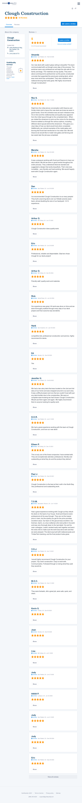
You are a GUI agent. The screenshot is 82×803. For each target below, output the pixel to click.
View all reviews (53, 777)
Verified (34, 57)
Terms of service (39, 793)
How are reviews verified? (64, 44)
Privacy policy (50, 793)
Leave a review (70, 24)
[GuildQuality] (9, 3)
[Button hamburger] (79, 4)
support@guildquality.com (47, 796)
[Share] (75, 8)
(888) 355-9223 (32, 796)
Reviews (17, 24)
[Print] (72, 8)
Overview (9, 24)
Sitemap (58, 793)
